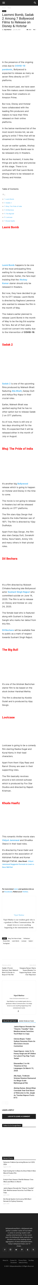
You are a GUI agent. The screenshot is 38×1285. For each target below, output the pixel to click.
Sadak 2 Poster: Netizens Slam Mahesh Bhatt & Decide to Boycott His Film (10, 971)
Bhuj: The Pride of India (14, 206)
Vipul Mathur (8, 29)
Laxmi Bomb (10, 199)
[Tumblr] (27, 1250)
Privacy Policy (22, 1260)
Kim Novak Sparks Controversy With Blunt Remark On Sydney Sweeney (17, 1200)
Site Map (31, 1260)
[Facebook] (4, 34)
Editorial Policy (23, 1262)
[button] (3, 3)
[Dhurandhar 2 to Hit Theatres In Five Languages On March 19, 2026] (7, 1065)
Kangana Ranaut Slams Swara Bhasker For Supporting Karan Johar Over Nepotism (27, 971)
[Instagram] (10, 1250)
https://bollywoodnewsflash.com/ (19, 998)
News (9, 8)
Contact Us (13, 1260)
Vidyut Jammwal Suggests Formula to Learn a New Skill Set (18, 864)
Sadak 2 (9, 203)
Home (4, 8)
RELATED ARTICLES (10, 1021)
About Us (5, 1260)
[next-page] (6, 1103)
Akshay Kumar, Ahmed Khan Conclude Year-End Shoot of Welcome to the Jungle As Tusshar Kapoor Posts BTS (25, 1093)
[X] (9, 34)
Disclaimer (14, 1262)
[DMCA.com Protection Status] (19, 1282)
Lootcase (9, 217)
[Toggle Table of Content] (3, 195)
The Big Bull (10, 213)
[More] (24, 34)
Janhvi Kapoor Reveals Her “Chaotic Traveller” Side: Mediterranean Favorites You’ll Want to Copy (18, 1190)
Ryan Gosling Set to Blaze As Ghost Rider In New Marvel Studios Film (19, 1172)
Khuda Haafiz (10, 221)
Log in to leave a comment (19, 1116)
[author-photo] (19, 992)
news (16, 889)
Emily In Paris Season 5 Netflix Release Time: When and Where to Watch (18, 1181)
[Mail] (16, 1250)
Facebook (8, 892)
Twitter (25, 892)
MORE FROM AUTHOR (26, 1021)
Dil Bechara (10, 210)
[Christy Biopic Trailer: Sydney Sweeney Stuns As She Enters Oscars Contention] (7, 1041)
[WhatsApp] (19, 34)
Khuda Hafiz (6, 941)
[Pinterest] (14, 34)
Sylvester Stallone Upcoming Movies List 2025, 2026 (19, 1163)
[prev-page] (3, 1103)
